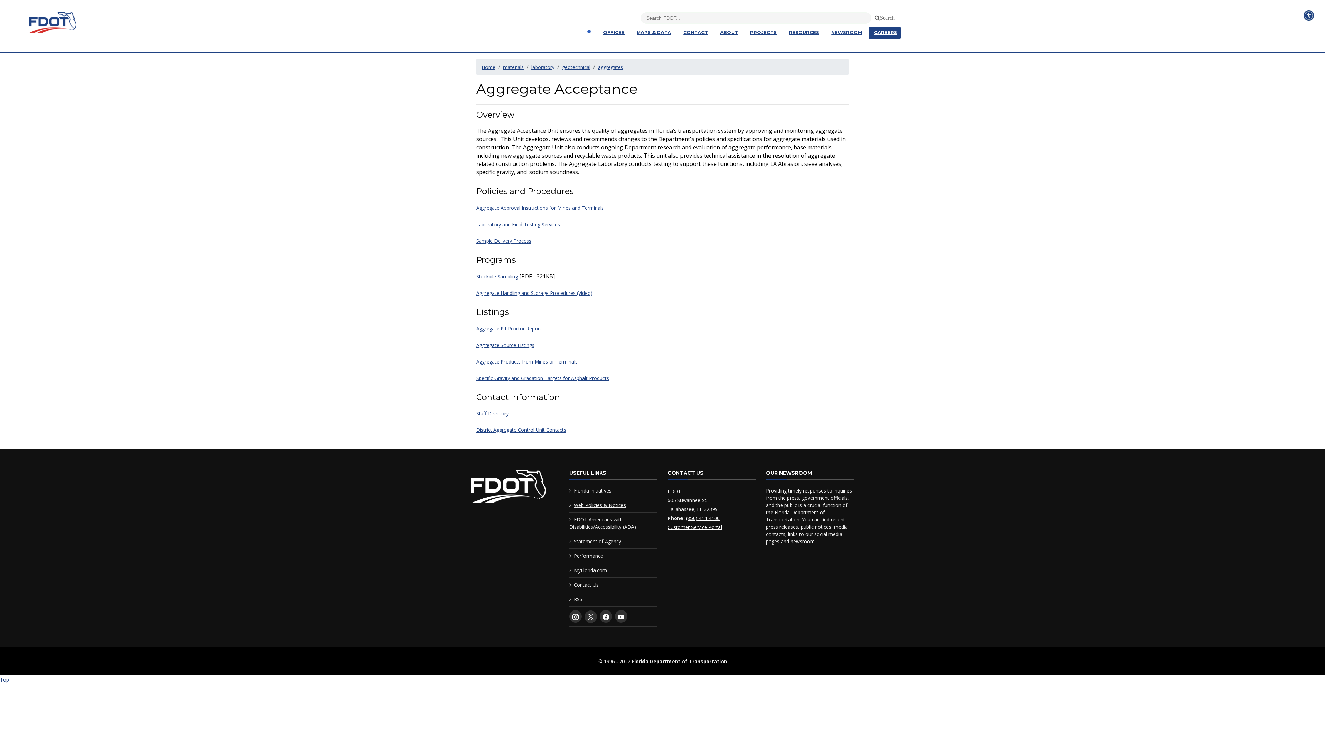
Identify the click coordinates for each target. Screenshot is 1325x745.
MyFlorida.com (590, 570)
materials (513, 67)
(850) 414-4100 (703, 518)
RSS (578, 599)
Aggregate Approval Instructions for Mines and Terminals (540, 208)
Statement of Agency (597, 541)
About (729, 32)
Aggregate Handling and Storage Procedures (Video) (534, 293)
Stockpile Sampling (497, 276)
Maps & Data (654, 32)
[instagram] (575, 616)
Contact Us (586, 585)
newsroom (803, 541)
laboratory (542, 67)
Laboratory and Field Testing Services (518, 224)
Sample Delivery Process (503, 241)
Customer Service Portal (695, 527)
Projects (763, 32)
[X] (591, 616)
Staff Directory (492, 413)
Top (4, 679)
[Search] (876, 16)
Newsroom (846, 32)
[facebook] (606, 616)
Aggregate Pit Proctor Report (508, 328)
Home (488, 67)
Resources (804, 32)
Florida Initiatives (592, 490)
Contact (695, 32)
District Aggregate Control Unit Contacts (521, 430)
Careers (885, 32)
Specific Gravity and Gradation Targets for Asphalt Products (542, 378)
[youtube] (621, 616)
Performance (588, 556)
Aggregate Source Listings (505, 345)
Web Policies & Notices (600, 505)
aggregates (610, 67)
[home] (508, 488)
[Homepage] (588, 32)
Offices (614, 32)
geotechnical (576, 67)
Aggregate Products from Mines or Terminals (527, 361)
